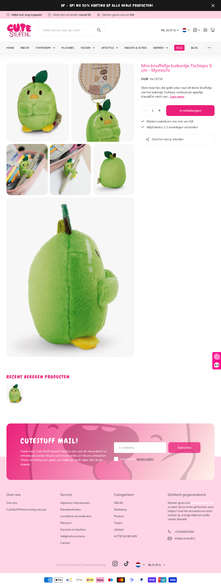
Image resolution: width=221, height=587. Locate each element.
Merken (158, 47)
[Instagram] (115, 564)
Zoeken (99, 30)
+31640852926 (184, 531)
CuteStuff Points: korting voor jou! (26, 509)
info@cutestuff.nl (185, 538)
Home (10, 47)
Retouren (66, 523)
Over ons (13, 494)
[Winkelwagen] (213, 30)
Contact (65, 543)
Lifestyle (107, 47)
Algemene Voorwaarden (75, 502)
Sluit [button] (213, 5)
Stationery (43, 47)
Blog (194, 47)
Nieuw (25, 47)
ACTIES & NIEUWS (125, 536)
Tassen (85, 47)
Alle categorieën (55, 48)
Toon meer (209, 48)
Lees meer (177, 96)
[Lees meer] (196, 30)
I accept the (137, 459)
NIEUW (118, 502)
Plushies (68, 47)
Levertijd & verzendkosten (76, 516)
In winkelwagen (190, 110)
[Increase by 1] (159, 110)
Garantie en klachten (73, 529)
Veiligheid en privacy (72, 536)
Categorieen (124, 494)
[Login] (205, 30)
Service (66, 494)
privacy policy (145, 459)
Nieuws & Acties (136, 47)
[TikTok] (126, 563)
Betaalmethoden (70, 509)
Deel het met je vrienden (168, 139)
